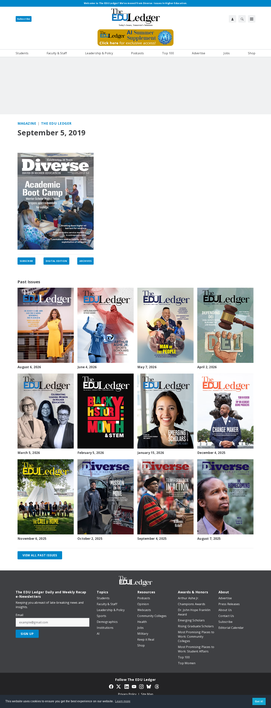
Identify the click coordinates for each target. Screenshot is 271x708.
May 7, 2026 (147, 367)
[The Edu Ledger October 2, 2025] (105, 496)
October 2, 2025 (90, 539)
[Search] (242, 19)
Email (19, 614)
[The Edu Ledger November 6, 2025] (46, 496)
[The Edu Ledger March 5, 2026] (46, 411)
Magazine (27, 123)
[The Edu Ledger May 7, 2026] (165, 325)
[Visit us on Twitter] (118, 686)
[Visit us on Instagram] (141, 686)
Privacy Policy (127, 694)
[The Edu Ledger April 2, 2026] (225, 325)
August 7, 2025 (209, 539)
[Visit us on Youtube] (134, 686)
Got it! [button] (259, 701)
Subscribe (23, 18)
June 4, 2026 (87, 367)
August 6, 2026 (29, 367)
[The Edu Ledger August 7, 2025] (225, 496)
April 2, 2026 (207, 367)
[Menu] (251, 19)
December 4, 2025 (211, 453)
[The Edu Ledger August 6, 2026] (46, 325)
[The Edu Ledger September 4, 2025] (165, 496)
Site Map (147, 694)
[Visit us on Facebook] (111, 686)
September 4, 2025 (152, 539)
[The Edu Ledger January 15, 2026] (165, 411)
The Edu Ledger (56, 123)
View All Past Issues (39, 555)
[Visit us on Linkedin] (126, 686)
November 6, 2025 (32, 539)
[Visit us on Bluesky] (149, 686)
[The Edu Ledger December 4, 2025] (225, 411)
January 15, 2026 (150, 453)
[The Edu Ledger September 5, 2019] (56, 201)
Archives (85, 261)
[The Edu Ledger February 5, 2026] (105, 411)
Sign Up (27, 634)
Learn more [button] (123, 701)
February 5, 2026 (90, 453)
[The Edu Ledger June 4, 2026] (105, 325)
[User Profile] (232, 19)
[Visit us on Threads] (157, 686)
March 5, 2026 (29, 453)
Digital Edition (56, 261)
